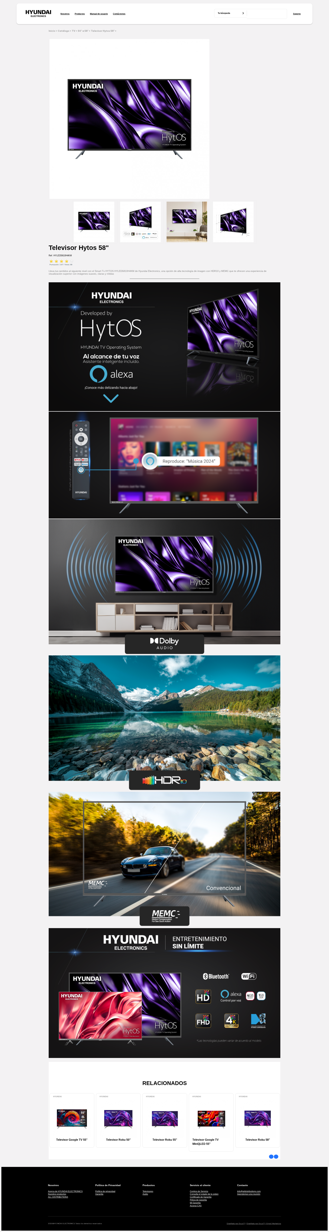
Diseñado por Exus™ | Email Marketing (264, 1223)
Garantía (99, 1194)
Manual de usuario (99, 14)
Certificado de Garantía (200, 1197)
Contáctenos (119, 14)
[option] (95, 222)
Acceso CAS (196, 1206)
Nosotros (65, 14)
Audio (145, 1194)
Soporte (297, 14)
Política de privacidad (105, 1191)
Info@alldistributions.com (249, 1191)
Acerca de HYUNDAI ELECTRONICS (65, 1191)
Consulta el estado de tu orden (204, 1194)
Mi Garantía (195, 1203)
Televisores (148, 1191)
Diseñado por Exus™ (236, 1223)
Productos (80, 14)
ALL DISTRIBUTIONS (58, 1197)
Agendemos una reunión (248, 1194)
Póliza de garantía (198, 1200)
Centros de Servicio (199, 1191)
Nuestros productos (57, 1194)
